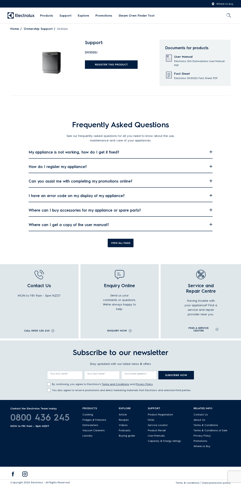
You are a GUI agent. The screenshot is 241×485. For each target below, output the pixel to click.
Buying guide (127, 435)
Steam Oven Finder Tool (136, 15)
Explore (83, 15)
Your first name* (59, 373)
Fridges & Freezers (94, 419)
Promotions (103, 15)
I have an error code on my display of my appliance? (77, 196)
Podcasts (124, 430)
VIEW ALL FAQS (120, 243)
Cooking (87, 414)
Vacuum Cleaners (93, 430)
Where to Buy (202, 446)
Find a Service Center (198, 329)
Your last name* (96, 373)
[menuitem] (46, 15)
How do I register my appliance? (58, 167)
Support (65, 15)
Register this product (111, 64)
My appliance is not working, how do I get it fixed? (74, 152)
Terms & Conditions (206, 425)
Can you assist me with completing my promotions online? (80, 181)
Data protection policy (216, 482)
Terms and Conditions (115, 384)
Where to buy (224, 3)
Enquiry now (117, 330)
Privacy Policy (144, 384)
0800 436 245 (40, 417)
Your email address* (135, 373)
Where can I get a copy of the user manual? (69, 225)
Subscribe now (176, 375)
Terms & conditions (188, 482)
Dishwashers (90, 425)
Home (14, 29)
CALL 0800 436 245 (37, 330)
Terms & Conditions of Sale (210, 430)
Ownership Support (38, 29)
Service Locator (158, 425)
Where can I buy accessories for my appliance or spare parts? (85, 210)
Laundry (87, 435)
